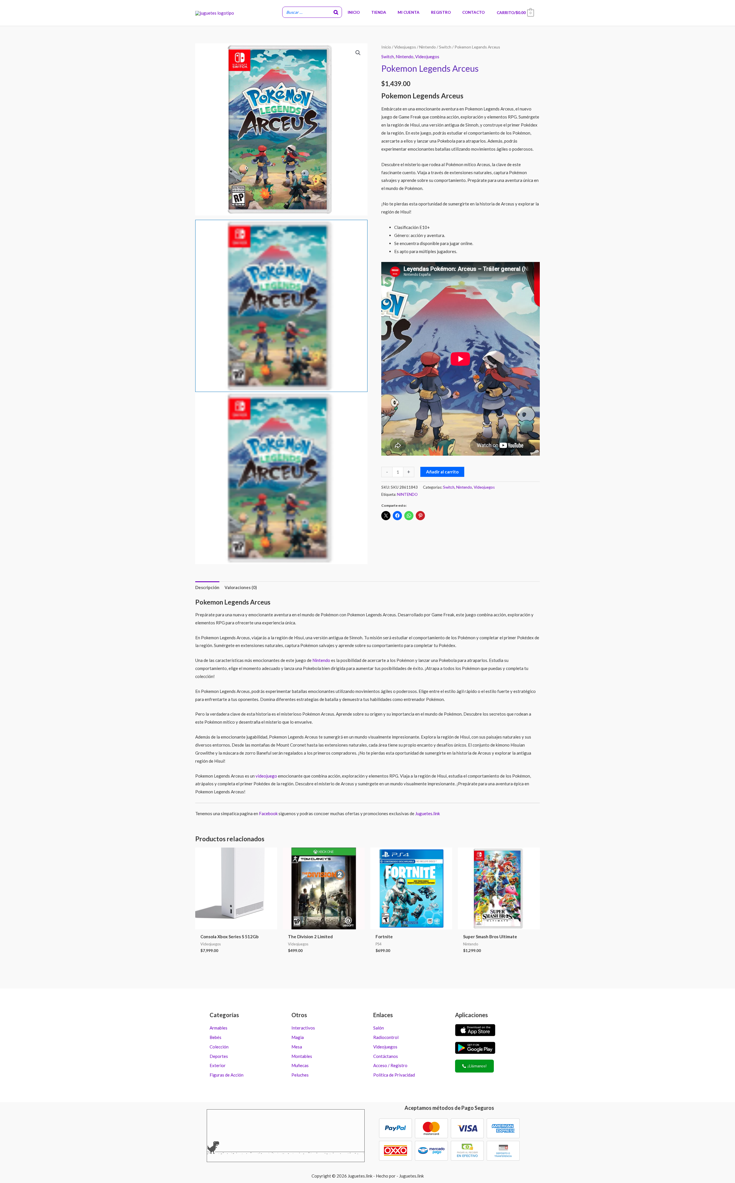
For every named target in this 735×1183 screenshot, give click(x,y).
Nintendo (427, 46)
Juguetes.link (427, 813)
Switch (445, 46)
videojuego (266, 775)
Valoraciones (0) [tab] (241, 587)
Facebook (268, 813)
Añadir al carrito (442, 471)
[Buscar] (336, 12)
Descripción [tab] (207, 587)
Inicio (386, 46)
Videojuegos (405, 46)
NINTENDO (407, 494)
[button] (358, 53)
